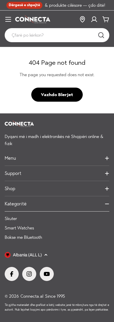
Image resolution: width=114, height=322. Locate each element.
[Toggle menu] (8, 19)
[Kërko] (101, 35)
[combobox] (57, 35)
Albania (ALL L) (27, 255)
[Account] (94, 19)
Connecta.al (31, 296)
